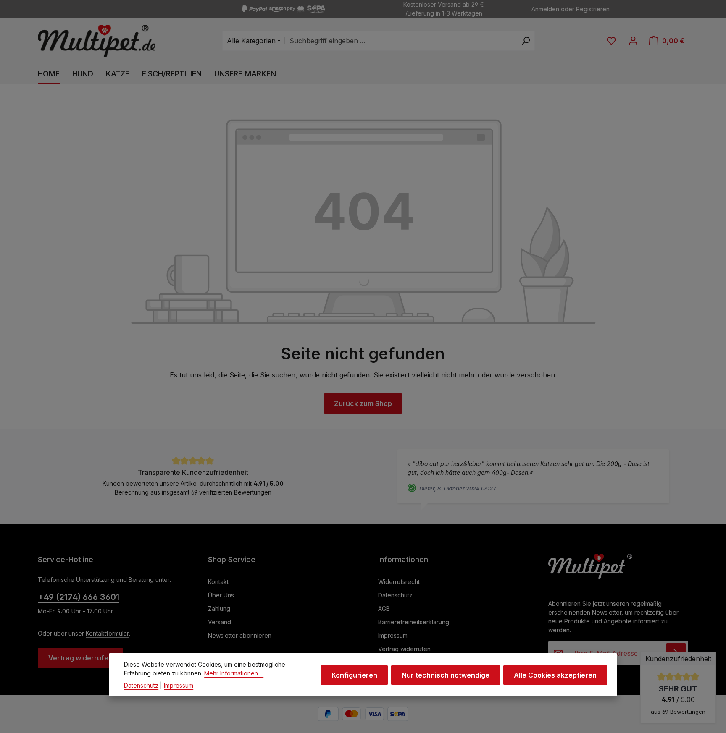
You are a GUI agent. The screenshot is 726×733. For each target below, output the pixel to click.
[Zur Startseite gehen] (96, 41)
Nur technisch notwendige (445, 674)
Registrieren (593, 9)
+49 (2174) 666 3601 (78, 597)
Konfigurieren (354, 674)
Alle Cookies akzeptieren (555, 674)
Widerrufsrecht (399, 581)
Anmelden (545, 9)
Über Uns (221, 595)
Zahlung (219, 608)
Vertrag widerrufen (80, 658)
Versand (219, 622)
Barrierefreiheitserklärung (413, 622)
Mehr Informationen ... (233, 673)
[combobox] (400, 41)
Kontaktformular (107, 633)
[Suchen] (526, 41)
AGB (384, 608)
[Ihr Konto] (633, 41)
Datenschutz (395, 595)
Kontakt (218, 581)
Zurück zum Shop (363, 403)
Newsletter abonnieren (239, 635)
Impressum (393, 635)
